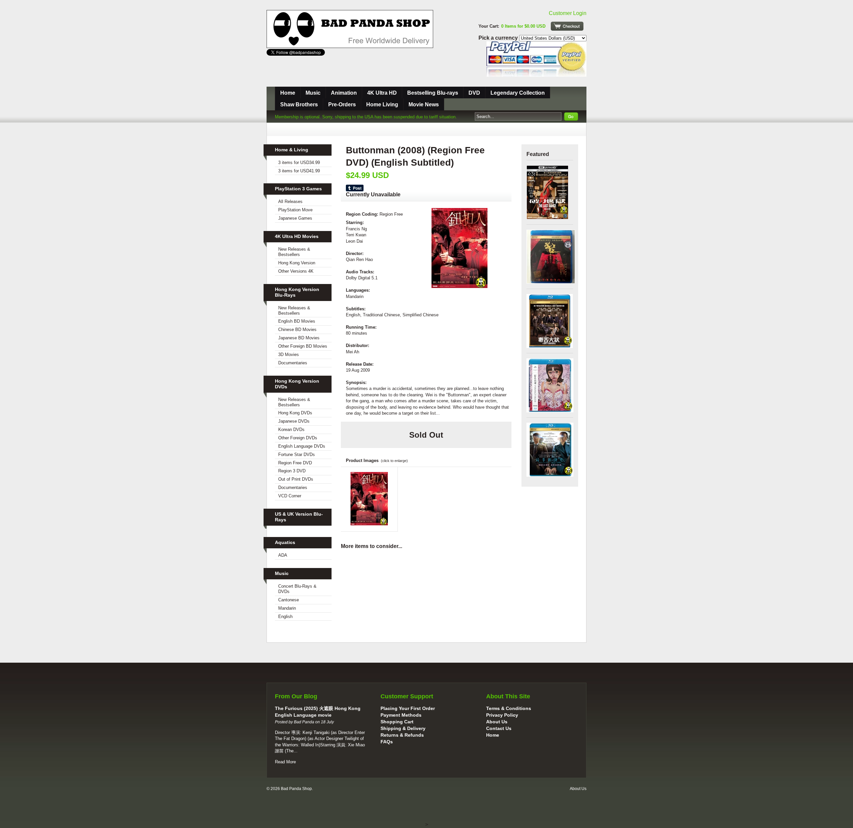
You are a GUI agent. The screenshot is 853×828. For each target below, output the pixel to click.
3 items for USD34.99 (299, 162)
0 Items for (523, 26)
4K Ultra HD (382, 93)
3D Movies (288, 354)
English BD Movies (296, 321)
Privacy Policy (502, 715)
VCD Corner (289, 495)
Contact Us (498, 728)
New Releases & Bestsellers (294, 252)
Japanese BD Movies (299, 337)
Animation (344, 93)
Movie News (424, 104)
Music (313, 93)
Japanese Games (295, 218)
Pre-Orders (342, 104)
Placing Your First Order (408, 708)
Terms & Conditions (508, 708)
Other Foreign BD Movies (302, 346)
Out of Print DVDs (295, 479)
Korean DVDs (291, 429)
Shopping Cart (397, 721)
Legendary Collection (517, 93)
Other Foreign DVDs (297, 437)
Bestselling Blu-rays (432, 93)
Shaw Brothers (299, 104)
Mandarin (287, 608)
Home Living (382, 104)
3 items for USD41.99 (299, 170)
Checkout (567, 26)
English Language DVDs (301, 446)
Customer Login (567, 13)
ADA (282, 555)
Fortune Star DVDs (296, 454)
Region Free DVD (295, 462)
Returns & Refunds (402, 735)
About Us (496, 721)
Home (287, 93)
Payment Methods (401, 715)
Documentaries (292, 362)
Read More (285, 761)
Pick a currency (498, 38)
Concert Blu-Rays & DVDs (297, 589)
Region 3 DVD (292, 470)
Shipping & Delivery (403, 728)
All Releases (290, 201)
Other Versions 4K (296, 271)
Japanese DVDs (294, 421)
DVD (474, 93)
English (285, 616)
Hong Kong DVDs (295, 412)
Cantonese (288, 599)
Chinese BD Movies (297, 329)
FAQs (387, 741)
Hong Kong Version (296, 262)
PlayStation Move (295, 209)
